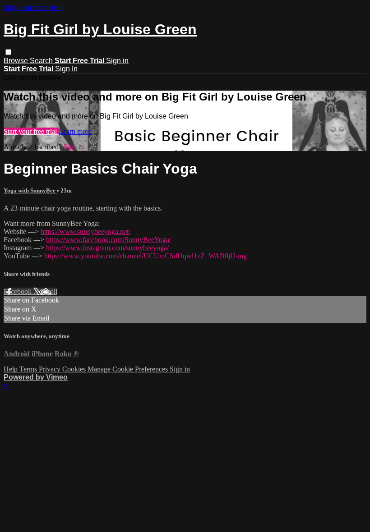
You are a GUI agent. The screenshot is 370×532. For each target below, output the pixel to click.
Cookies (75, 369)
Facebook (18, 291)
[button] (8, 52)
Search (42, 60)
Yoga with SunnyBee (30, 190)
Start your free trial (31, 131)
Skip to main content (33, 7)
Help (11, 369)
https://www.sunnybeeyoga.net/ (85, 231)
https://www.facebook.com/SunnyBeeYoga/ (108, 239)
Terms (29, 369)
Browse (17, 60)
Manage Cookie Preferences (129, 369)
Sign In (66, 69)
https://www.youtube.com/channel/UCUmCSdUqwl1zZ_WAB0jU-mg (145, 256)
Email (49, 291)
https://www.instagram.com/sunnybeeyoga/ (107, 248)
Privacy (50, 369)
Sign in (117, 60)
